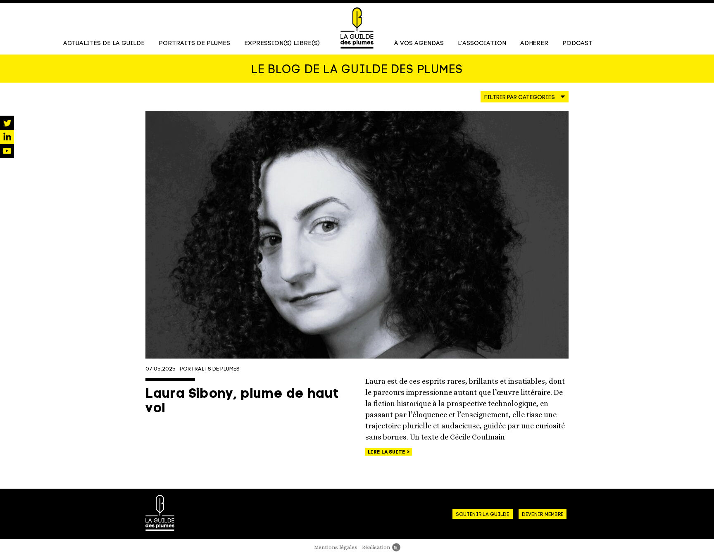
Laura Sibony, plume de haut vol (242, 402)
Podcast (577, 43)
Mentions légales (335, 547)
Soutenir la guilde (482, 514)
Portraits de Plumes (194, 43)
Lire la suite (387, 452)
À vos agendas (419, 43)
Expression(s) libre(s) (282, 43)
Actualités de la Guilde (104, 43)
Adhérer (534, 43)
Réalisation (381, 547)
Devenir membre (542, 514)
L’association (482, 43)
